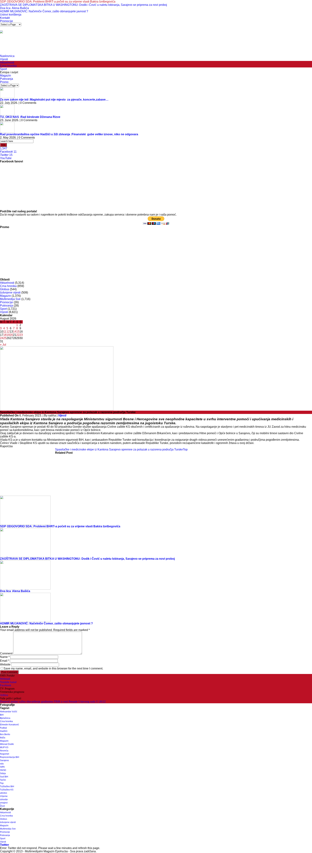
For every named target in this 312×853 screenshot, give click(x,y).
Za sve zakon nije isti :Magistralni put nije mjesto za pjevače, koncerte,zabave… (54, 99)
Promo (4, 82)
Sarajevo (4, 760)
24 (1, 338)
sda (2, 763)
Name (5, 656)
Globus (4, 289)
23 (21, 334)
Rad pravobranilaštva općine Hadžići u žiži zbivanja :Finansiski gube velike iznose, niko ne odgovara (69, 134)
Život (2, 806)
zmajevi (4, 802)
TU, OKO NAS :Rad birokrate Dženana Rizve (30, 116)
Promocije (6, 21)
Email (4, 660)
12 (8, 331)
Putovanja (6, 78)
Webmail (5, 678)
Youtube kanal (8, 682)
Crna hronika (8, 65)
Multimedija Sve (10, 299)
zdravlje (4, 799)
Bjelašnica (5, 718)
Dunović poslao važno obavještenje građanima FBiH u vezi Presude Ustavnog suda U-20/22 (53, 701)
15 (18, 331)
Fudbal (3, 728)
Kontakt (5, 17)
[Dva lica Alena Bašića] (25, 574)
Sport (3, 69)
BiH (2, 715)
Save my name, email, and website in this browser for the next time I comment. (53, 668)
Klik (3, 145)
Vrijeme (4, 796)
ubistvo (3, 793)
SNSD (3, 770)
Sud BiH (4, 776)
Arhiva (4, 695)
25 (4, 338)
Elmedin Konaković (9, 724)
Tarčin (3, 780)
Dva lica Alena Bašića (14, 8)
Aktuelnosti (7, 62)
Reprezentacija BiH (9, 757)
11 (4, 331)
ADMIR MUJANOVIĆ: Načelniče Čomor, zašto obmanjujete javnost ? (44, 11)
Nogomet (4, 754)
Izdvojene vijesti (10, 292)
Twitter (4, 844)
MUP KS (4, 747)
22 (18, 334)
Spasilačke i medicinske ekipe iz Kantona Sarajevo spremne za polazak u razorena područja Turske (119, 449)
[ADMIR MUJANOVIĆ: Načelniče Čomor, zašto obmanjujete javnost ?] (25, 607)
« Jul (3, 344)
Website (5, 664)
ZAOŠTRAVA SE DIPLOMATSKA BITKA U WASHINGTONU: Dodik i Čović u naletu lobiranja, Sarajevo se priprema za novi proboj (83, 4)
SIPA (2, 767)
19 (8, 334)
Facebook (5, 685)
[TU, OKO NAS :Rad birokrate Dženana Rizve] (7, 109)
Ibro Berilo (5, 734)
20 (11, 334)
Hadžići (3, 731)
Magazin (5, 75)
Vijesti (4, 59)
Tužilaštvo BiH (7, 786)
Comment (6, 653)
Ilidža (2, 737)
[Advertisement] (65, 45)
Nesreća (4, 750)
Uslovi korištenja (10, 14)
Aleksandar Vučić (8, 711)
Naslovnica (7, 56)
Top (185, 449)
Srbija (3, 773)
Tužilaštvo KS (6, 789)
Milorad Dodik (7, 744)
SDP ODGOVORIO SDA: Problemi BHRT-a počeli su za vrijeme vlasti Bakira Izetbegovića (57, 1)
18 (4, 334)
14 (14, 331)
